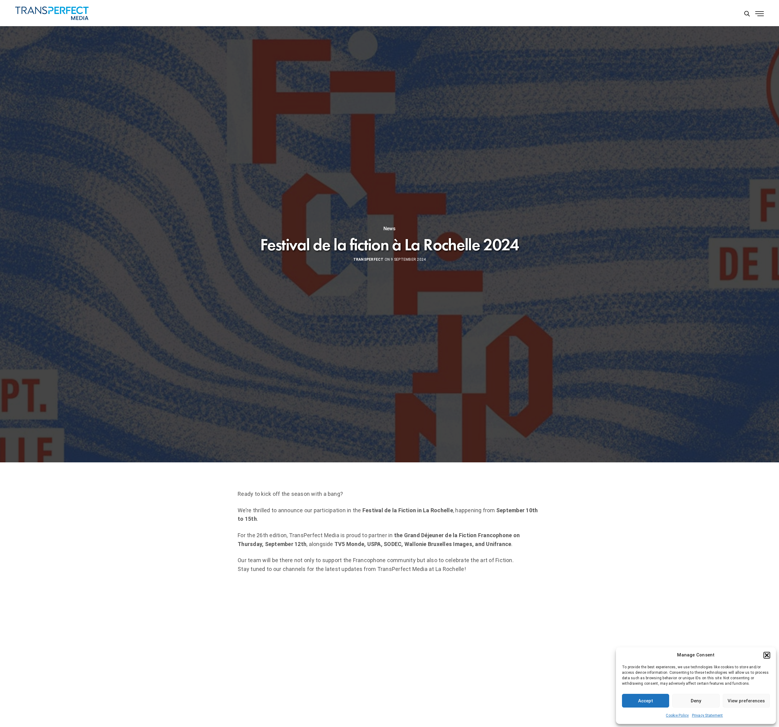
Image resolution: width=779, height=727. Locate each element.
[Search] (747, 13)
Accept (645, 701)
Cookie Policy (677, 715)
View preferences (746, 701)
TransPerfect (368, 259)
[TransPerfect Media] (52, 13)
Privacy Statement (707, 715)
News (389, 228)
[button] (767, 655)
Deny (696, 701)
